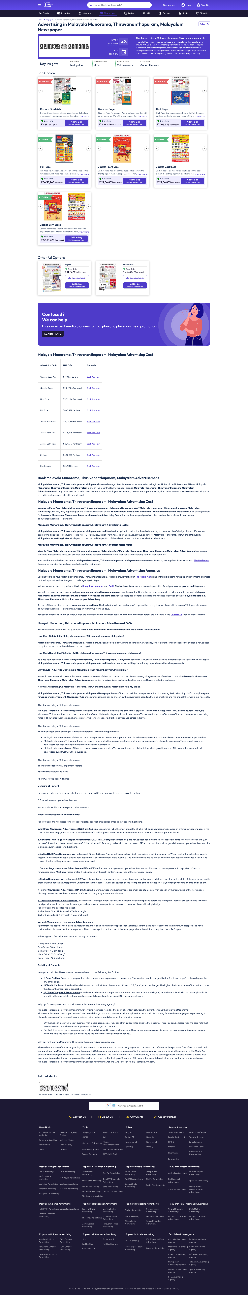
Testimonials (44, 1144)
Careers (63, 1149)
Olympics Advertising (155, 1248)
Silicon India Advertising (130, 1222)
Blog (127, 1132)
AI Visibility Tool (110, 1154)
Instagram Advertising (49, 1193)
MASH (85, 1137)
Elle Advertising (132, 1216)
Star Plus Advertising (91, 1191)
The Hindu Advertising (92, 1217)
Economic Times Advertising (110, 1217)
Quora (128, 1146)
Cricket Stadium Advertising (175, 1210)
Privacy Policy (66, 1144)
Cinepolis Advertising (69, 1209)
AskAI (202, 24)
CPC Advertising (46, 1171)
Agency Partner (167, 1116)
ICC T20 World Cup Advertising (155, 1240)
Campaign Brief (89, 1132)
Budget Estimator (90, 1154)
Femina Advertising (155, 1216)
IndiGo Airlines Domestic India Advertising (196, 1189)
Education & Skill (196, 1146)
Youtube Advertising (69, 1184)
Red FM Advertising (134, 1179)
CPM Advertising (67, 1171)
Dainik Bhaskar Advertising (109, 1210)
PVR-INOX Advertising (49, 1209)
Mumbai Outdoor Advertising (46, 1240)
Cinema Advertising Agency (177, 1255)
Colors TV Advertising (113, 1191)
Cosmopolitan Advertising (152, 1210)
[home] (47, 6)
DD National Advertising (87, 1173)
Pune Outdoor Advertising (66, 1248)
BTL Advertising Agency (175, 1278)
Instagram (129, 1142)
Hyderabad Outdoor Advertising (48, 1255)
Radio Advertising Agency (197, 1248)
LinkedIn (150, 1137)
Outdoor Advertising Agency (177, 1270)
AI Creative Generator (113, 1149)
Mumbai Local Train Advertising (177, 1217)
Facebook (150, 1132)
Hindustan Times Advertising (110, 1225)
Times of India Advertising (88, 1210)
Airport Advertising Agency (177, 1240)
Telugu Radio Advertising (151, 1173)
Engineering (173, 1159)
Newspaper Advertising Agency (177, 1263)
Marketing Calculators (92, 1143)
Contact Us (169, 4)
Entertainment (195, 1142)
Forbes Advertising (133, 1210)
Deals (41, 1149)
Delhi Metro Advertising (194, 1210)
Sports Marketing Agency (197, 1270)
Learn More (52, 333)
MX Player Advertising (70, 1177)
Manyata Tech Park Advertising (198, 1217)
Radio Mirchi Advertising (130, 1173)
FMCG (171, 1142)
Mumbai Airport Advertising (196, 1173)
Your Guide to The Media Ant (47, 1133)
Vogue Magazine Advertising (153, 1222)
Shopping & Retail (176, 1132)
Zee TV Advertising (90, 1186)
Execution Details (78, 278)
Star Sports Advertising (92, 1196)
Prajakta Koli (108, 1239)
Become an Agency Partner (68, 1133)
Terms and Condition (48, 1140)
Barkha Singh (88, 1244)
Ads (104, 1137)
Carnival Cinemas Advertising (47, 1215)
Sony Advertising (110, 1186)
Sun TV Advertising (111, 1173)
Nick (84, 1239)
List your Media (66, 1140)
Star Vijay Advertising (91, 1180)
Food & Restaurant (176, 1137)
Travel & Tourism (196, 1137)
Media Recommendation (111, 1143)
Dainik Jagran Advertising (88, 1225)
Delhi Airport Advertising (174, 1180)
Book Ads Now (93, 377)
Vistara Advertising (177, 1189)
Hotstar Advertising (47, 1188)
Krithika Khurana (110, 1244)
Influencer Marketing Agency (198, 1255)
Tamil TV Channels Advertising (111, 1180)
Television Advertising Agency (199, 1263)
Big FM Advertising (154, 1179)
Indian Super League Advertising (134, 1248)
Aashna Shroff (88, 1249)
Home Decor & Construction (195, 1153)
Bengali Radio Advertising (131, 1185)
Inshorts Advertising (69, 1188)
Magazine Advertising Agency (178, 1248)
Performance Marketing (45, 1177)
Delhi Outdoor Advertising (66, 1240)
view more (84, 116)
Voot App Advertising (48, 1184)
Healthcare (173, 1153)
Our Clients (136, 1116)
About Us (107, 1116)
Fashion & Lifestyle (197, 1132)
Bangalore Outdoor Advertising (47, 1248)
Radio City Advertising (156, 1185)
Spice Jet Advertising (198, 1180)
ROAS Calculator (110, 1132)
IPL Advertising (132, 1240)
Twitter (128, 1137)
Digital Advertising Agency (197, 1240)
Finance (171, 1146)
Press (148, 1146)
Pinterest (150, 1142)
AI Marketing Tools (90, 1149)
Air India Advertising (177, 1173)
